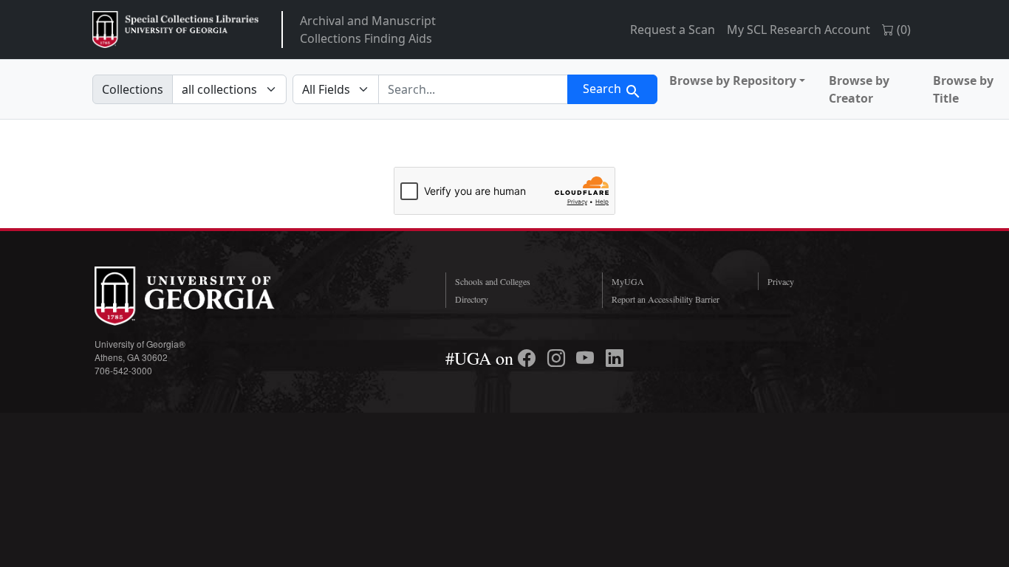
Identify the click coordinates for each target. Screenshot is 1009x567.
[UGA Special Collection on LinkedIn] (614, 358)
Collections (132, 89)
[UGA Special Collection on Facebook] (529, 358)
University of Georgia (205, 296)
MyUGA (628, 281)
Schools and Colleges (492, 281)
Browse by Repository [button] (732, 80)
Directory (471, 299)
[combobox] (473, 89)
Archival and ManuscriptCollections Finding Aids (368, 30)
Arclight (175, 29)
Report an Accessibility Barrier (665, 299)
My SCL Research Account (798, 29)
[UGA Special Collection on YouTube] (587, 358)
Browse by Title (963, 89)
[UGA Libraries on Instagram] (558, 358)
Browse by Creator (859, 89)
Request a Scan (672, 29)
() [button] (902, 29)
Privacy (780, 281)
